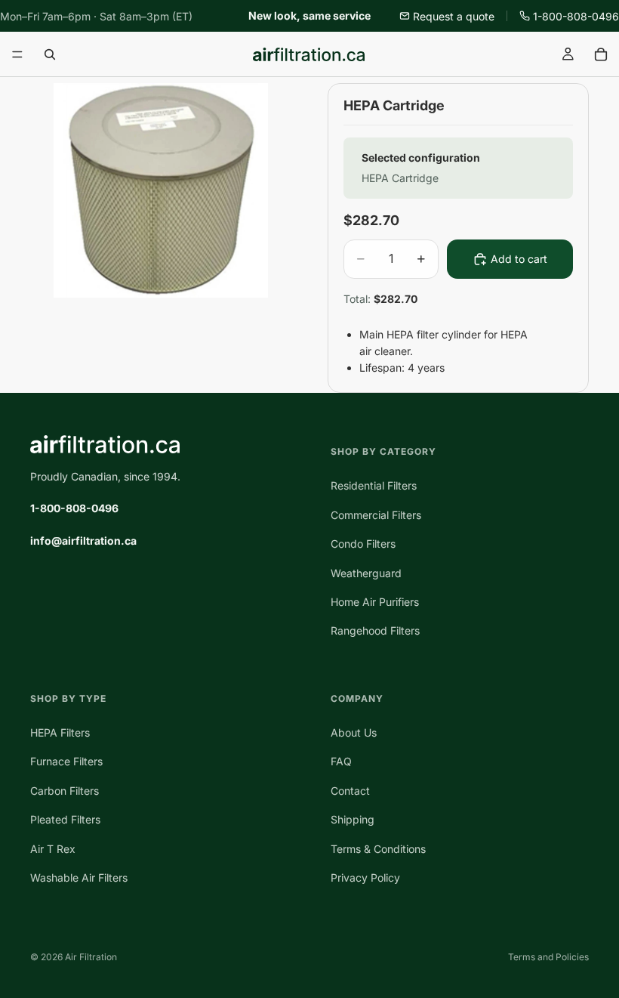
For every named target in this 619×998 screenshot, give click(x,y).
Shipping (352, 819)
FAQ (341, 761)
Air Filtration (91, 956)
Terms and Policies (548, 956)
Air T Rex (52, 848)
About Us (354, 732)
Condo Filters (363, 543)
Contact (350, 790)
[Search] (49, 54)
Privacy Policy (365, 877)
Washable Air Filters (79, 877)
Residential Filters (374, 485)
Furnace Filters (66, 761)
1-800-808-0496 (576, 16)
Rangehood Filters (375, 630)
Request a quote (453, 16)
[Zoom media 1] (161, 190)
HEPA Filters (60, 732)
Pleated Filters (65, 819)
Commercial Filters (376, 514)
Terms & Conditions (378, 848)
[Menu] (17, 55)
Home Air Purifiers (375, 601)
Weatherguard (366, 572)
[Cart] (600, 54)
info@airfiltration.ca (83, 540)
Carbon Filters (64, 790)
